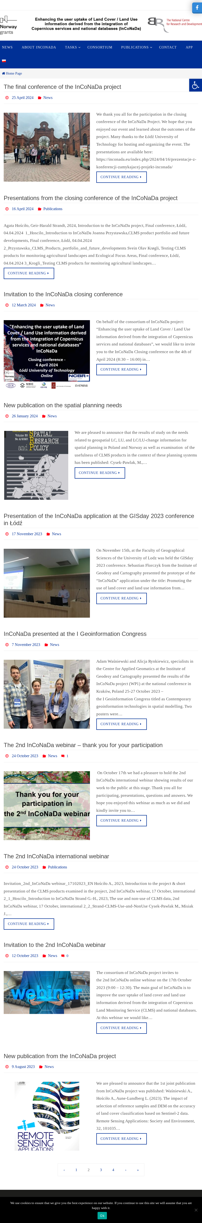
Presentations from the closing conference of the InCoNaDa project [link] (91, 196)
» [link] (138, 1155)
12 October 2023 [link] (25, 943)
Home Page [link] (14, 73)
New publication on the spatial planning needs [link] (63, 401)
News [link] (47, 97)
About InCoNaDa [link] (71, 1190)
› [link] (125, 1155)
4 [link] (113, 1155)
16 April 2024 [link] (23, 207)
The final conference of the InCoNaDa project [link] (62, 86)
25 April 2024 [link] (23, 97)
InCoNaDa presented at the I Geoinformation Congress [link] (75, 627)
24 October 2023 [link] (25, 747)
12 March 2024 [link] (24, 301)
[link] (195, 85)
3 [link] (101, 1155)
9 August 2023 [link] (23, 1053)
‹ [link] (64, 1155)
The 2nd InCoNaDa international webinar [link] (56, 846)
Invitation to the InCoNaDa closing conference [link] (63, 291)
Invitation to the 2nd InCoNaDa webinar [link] (55, 933)
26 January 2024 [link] (25, 411)
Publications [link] (52, 207)
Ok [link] (102, 1216)
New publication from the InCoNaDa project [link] (60, 1043)
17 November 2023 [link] (27, 527)
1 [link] (76, 1155)
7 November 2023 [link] (26, 637)
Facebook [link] (102, 1190)
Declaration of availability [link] (143, 1190)
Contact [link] (41, 1190)
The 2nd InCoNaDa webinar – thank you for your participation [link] (83, 737)
